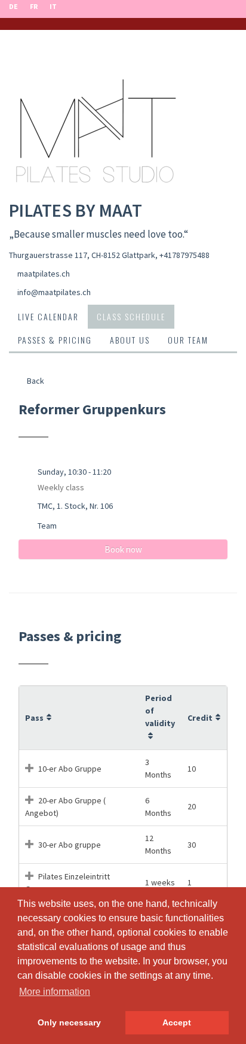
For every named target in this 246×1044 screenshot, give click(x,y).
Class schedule (131, 316)
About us (130, 339)
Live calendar (48, 316)
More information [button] (54, 992)
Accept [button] (176, 1022)
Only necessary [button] (69, 1022)
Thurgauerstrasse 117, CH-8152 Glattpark (82, 255)
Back (34, 380)
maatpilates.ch (43, 273)
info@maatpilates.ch (54, 292)
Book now (123, 549)
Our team (188, 339)
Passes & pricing (55, 339)
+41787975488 (184, 255)
